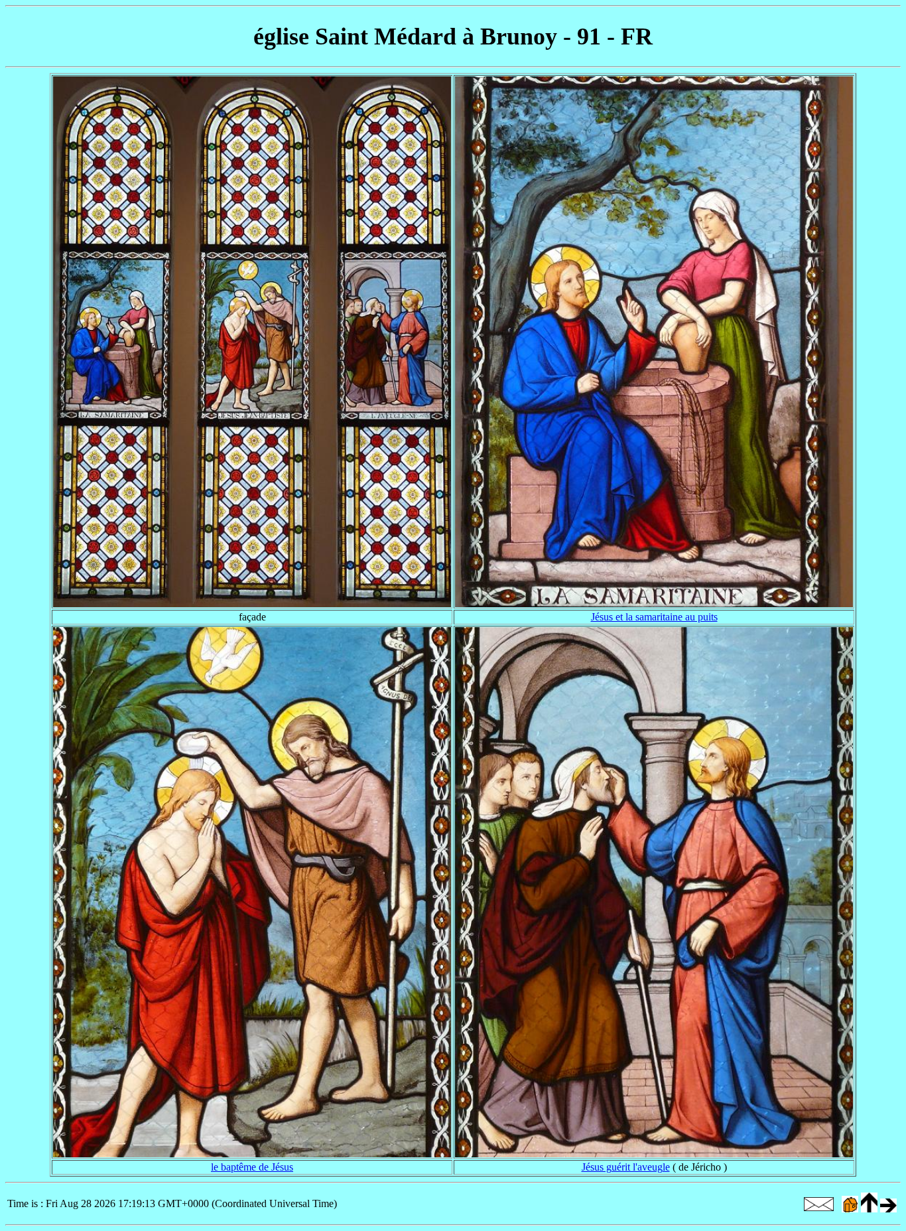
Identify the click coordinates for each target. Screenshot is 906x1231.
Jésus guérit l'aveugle (626, 1167)
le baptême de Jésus (252, 1167)
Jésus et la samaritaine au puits (654, 616)
